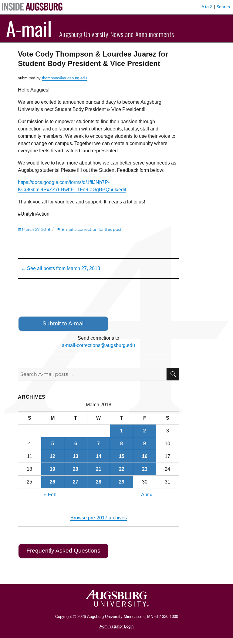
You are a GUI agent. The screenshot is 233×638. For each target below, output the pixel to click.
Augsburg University (105, 616)
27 (75, 481)
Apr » (147, 494)
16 (144, 456)
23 (144, 469)
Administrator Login (116, 626)
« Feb (50, 494)
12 (52, 456)
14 (98, 456)
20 (75, 469)
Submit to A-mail (63, 323)
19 (52, 469)
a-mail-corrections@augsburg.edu (98, 345)
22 (121, 469)
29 (121, 481)
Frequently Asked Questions (63, 550)
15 (121, 456)
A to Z (207, 6)
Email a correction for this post (91, 229)
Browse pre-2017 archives (98, 517)
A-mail (29, 28)
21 (98, 469)
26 (52, 481)
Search (223, 6)
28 (98, 481)
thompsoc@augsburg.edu (64, 78)
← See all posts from (60, 268)
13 (75, 456)
